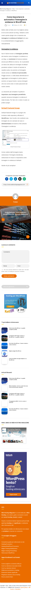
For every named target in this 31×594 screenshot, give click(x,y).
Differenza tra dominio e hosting (10, 570)
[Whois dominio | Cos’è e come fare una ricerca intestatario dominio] (5, 388)
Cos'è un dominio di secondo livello (11, 566)
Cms (13, 8)
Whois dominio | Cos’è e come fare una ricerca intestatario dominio (18, 386)
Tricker (15, 202)
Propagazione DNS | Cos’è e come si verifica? (17, 402)
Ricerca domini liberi (7, 577)
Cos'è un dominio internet (9, 568)
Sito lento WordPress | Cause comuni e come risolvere (18, 344)
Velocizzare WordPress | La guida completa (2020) (17, 329)
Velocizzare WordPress (8, 553)
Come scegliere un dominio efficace (11, 563)
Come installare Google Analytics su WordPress (18, 359)
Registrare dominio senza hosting (11, 574)
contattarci (6, 531)
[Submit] (27, 286)
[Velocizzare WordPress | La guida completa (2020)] (5, 331)
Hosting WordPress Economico (10, 546)
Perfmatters (18, 589)
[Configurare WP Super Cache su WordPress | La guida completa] (5, 338)
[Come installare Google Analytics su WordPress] (5, 361)
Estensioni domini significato (9, 572)
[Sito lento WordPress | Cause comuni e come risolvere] (5, 346)
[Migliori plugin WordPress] (5, 353)
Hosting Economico (7, 544)
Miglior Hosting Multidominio (9, 548)
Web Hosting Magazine (5, 8)
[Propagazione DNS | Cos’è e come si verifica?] (5, 404)
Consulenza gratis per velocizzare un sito (13, 542)
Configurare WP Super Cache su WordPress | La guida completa (16, 336)
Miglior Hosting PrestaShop (9, 550)
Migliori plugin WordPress (15, 351)
